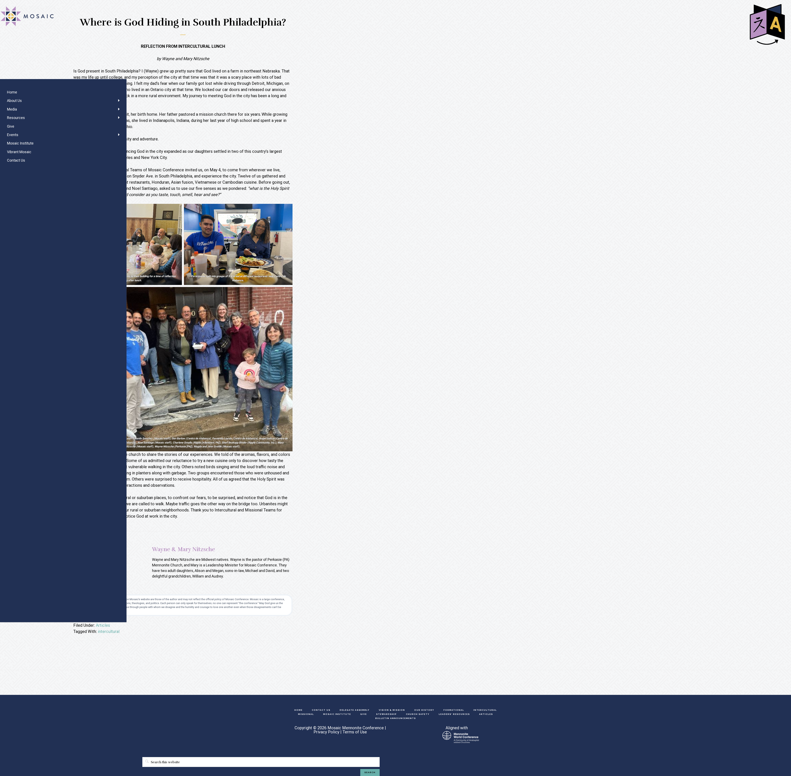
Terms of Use (355, 731)
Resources (16, 118)
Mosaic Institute (20, 143)
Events (12, 135)
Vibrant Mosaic (19, 152)
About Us (14, 100)
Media (12, 109)
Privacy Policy (326, 731)
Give (10, 126)
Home (12, 92)
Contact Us (16, 160)
